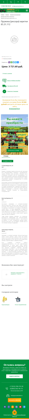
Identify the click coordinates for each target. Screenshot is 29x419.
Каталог (7, 14)
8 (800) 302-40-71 (16, 388)
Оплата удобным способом (13, 80)
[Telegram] (13, 62)
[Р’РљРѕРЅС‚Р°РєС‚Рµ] (18, 62)
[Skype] (16, 62)
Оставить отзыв (7, 161)
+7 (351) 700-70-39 (6, 6)
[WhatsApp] (11, 62)
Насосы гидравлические (20, 304)
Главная (2, 14)
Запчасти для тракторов (15, 14)
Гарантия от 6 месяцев (12, 91)
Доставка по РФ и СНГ (12, 85)
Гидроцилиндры (5, 304)
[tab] (6, 156)
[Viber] (9, 62)
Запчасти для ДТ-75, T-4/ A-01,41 (7, 16)
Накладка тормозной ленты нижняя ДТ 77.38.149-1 (17, 273)
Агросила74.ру (14, 108)
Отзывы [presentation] (6, 156)
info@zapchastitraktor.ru (18, 6)
